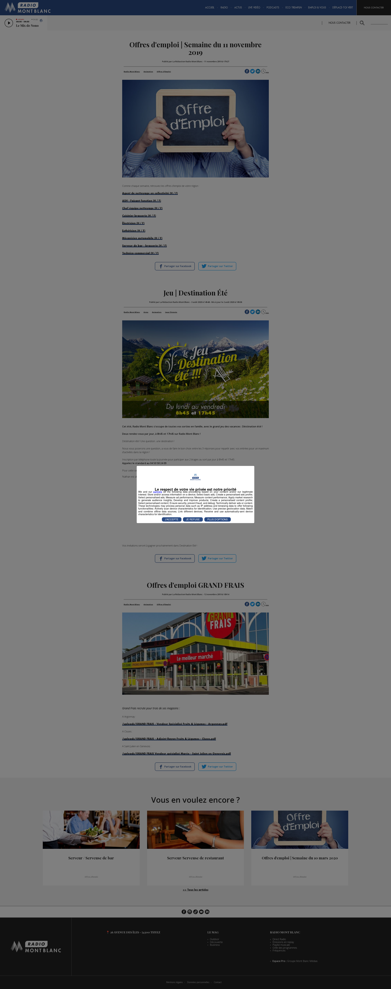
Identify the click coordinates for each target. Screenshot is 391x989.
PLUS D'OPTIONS (217, 519)
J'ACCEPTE (171, 519)
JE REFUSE (193, 519)
